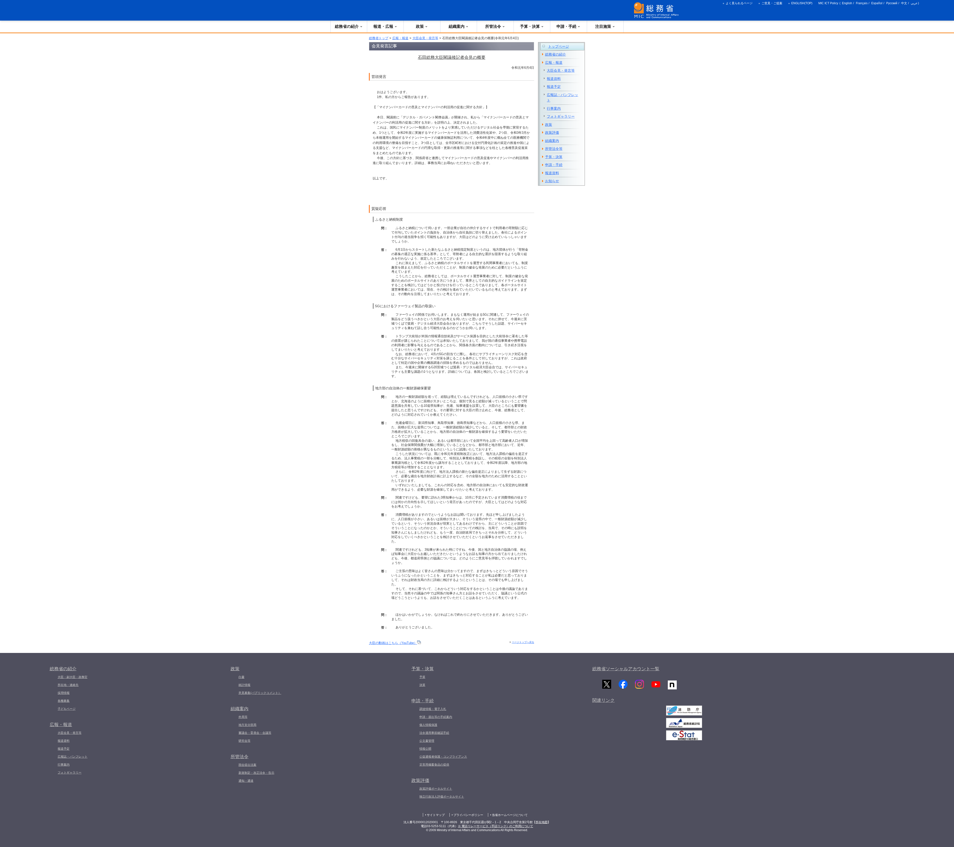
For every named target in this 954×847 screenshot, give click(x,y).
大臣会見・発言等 (425, 38)
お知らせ (552, 181)
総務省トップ (378, 38)
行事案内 (554, 108)
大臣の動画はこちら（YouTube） (393, 643)
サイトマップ (436, 814)
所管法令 (493, 26)
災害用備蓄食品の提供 (434, 764)
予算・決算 (530, 26)
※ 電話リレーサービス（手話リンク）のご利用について (495, 826)
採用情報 (64, 693)
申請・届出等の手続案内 (435, 717)
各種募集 (64, 701)
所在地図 (542, 822)
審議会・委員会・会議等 (254, 733)
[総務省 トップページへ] (657, 10)
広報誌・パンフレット (562, 97)
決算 (422, 685)
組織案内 (457, 26)
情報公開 (425, 748)
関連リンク (603, 700)
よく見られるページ (739, 3)
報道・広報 (383, 26)
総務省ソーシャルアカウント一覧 (625, 668)
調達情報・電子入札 (432, 709)
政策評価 (552, 133)
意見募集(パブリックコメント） (259, 693)
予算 (422, 677)
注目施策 (603, 26)
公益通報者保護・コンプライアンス (443, 756)
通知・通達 (245, 780)
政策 (420, 26)
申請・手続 (566, 26)
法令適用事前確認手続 (434, 733)
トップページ (558, 46)
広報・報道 (400, 38)
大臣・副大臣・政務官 (72, 677)
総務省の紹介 (347, 26)
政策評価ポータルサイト (435, 788)
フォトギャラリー (561, 116)
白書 (241, 677)
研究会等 (244, 741)
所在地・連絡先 (68, 685)
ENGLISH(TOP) (801, 3)
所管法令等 (553, 149)
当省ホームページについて (510, 814)
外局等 (242, 717)
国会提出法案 (247, 765)
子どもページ (67, 709)
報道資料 (554, 79)
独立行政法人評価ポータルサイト (441, 796)
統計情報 (244, 685)
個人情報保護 (428, 725)
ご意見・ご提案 (771, 3)
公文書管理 (426, 741)
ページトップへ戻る (523, 642)
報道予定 (554, 87)
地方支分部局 (247, 725)
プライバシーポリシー (468, 814)
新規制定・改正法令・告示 (256, 773)
